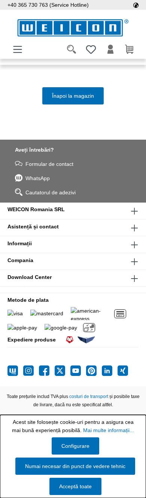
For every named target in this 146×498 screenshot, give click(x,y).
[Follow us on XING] (123, 370)
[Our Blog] (15, 370)
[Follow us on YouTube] (78, 370)
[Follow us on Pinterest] (94, 370)
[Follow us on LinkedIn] (110, 370)
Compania (20, 260)
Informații (19, 243)
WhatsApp (37, 178)
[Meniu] (17, 49)
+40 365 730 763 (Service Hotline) (48, 5)
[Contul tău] (110, 49)
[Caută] (71, 49)
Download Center (29, 277)
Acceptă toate (75, 486)
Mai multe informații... (108, 430)
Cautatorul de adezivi (50, 192)
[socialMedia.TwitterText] (62, 370)
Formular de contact (49, 164)
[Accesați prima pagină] (73, 28)
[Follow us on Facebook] (47, 370)
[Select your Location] (136, 5)
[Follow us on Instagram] (31, 370)
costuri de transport (88, 396)
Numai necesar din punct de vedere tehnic (75, 466)
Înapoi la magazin (73, 96)
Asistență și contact (33, 227)
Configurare (75, 446)
